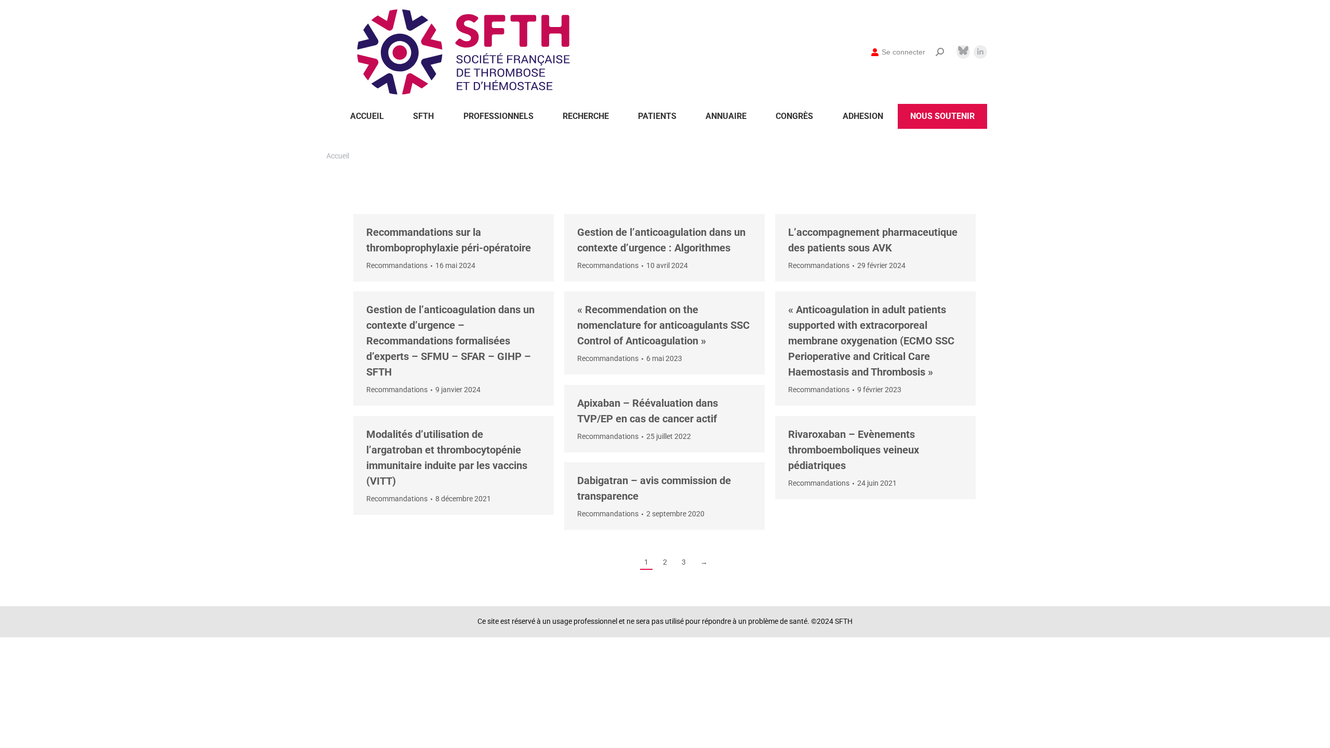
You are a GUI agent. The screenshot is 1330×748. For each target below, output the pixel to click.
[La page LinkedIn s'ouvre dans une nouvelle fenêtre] (980, 52)
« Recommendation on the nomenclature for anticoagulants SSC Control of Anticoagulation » (663, 325)
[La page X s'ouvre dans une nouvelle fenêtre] (963, 50)
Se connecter (903, 52)
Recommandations (397, 265)
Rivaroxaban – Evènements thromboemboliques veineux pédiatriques (853, 450)
